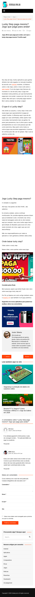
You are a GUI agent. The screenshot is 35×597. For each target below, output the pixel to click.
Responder (7, 443)
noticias (14, 84)
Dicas (5, 564)
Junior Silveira (7, 30)
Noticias (6, 571)
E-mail (4, 501)
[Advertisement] (17, 57)
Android (6, 549)
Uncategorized (8, 583)
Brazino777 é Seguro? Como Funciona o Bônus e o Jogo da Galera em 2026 (17, 410)
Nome (4, 494)
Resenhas (7, 575)
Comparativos (8, 560)
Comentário (5, 484)
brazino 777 (6, 297)
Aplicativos (7, 552)
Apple (5, 556)
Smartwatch (7, 579)
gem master (5, 89)
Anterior (8, 356)
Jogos (29, 30)
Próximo (27, 356)
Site (3, 509)
